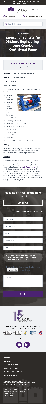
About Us (6, 358)
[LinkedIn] (27, 345)
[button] (4, 10)
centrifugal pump (28, 167)
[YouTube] (19, 345)
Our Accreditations (10, 365)
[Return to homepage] (25, 10)
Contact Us (7, 361)
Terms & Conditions (10, 368)
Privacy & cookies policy (12, 372)
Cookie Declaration (10, 375)
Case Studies (25, 33)
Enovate (10, 395)
